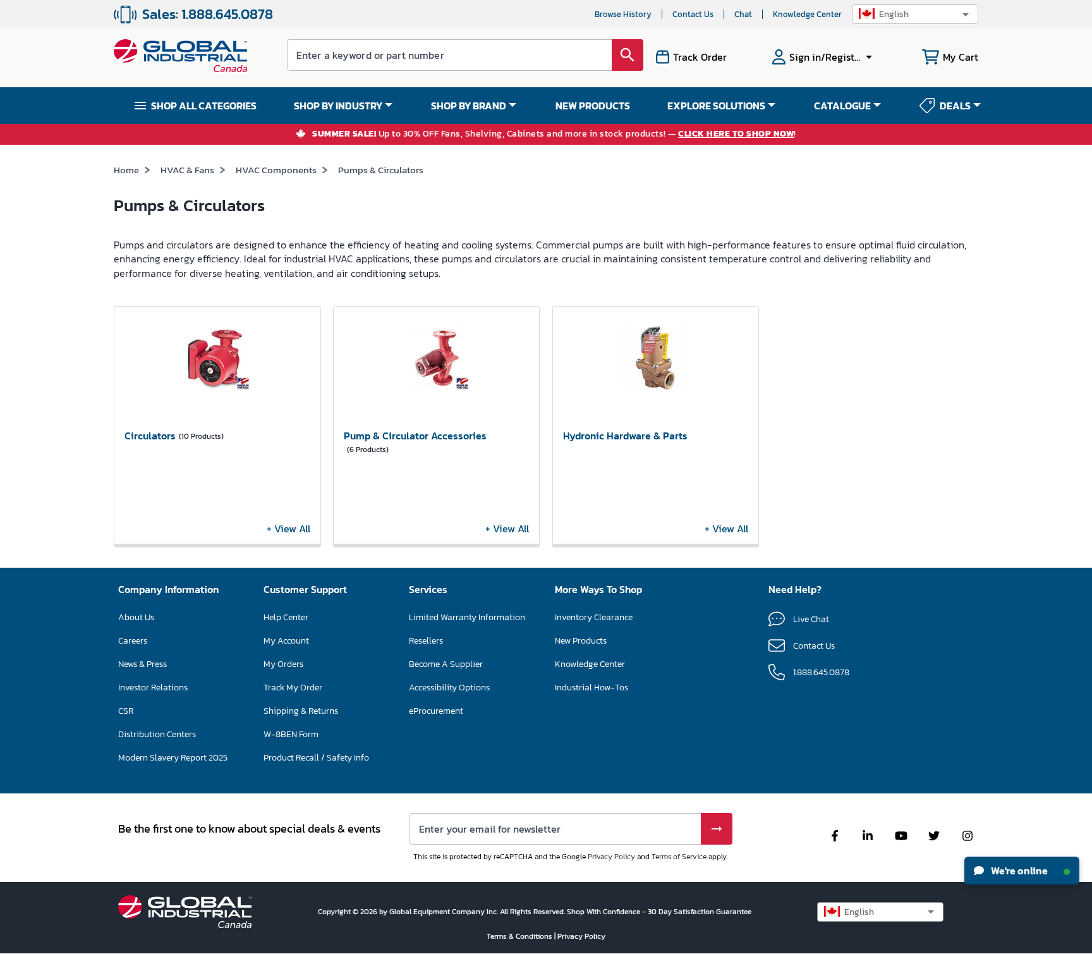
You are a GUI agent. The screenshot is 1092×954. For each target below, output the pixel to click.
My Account (286, 640)
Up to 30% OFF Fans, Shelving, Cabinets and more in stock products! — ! (554, 134)
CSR (125, 711)
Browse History (623, 14)
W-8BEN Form (291, 734)
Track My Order (293, 687)
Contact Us (692, 14)
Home (126, 169)
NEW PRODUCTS (592, 105)
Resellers (426, 640)
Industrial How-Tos (591, 687)
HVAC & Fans (187, 169)
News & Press (142, 664)
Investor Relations (153, 687)
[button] (915, 14)
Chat (743, 14)
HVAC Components (276, 169)
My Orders (283, 664)
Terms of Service (679, 856)
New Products (581, 640)
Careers (132, 640)
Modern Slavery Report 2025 (173, 757)
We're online (1018, 870)
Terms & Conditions (520, 936)
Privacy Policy (611, 856)
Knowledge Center (807, 14)
